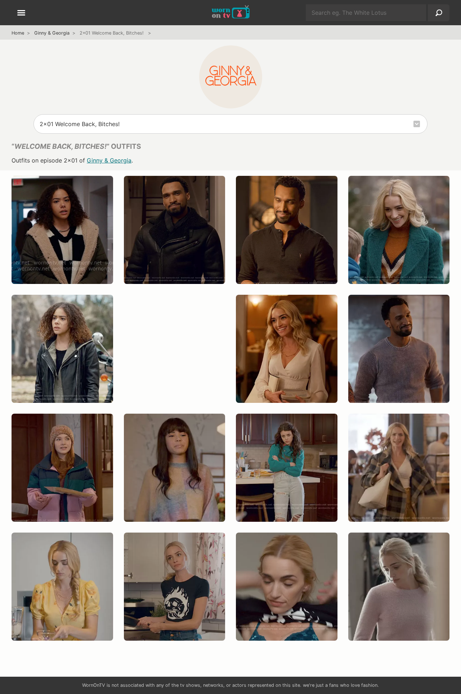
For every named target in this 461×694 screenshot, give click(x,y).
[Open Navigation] (21, 13)
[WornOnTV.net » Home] (230, 13)
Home (18, 33)
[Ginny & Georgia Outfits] (231, 76)
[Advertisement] (175, 356)
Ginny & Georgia (52, 33)
